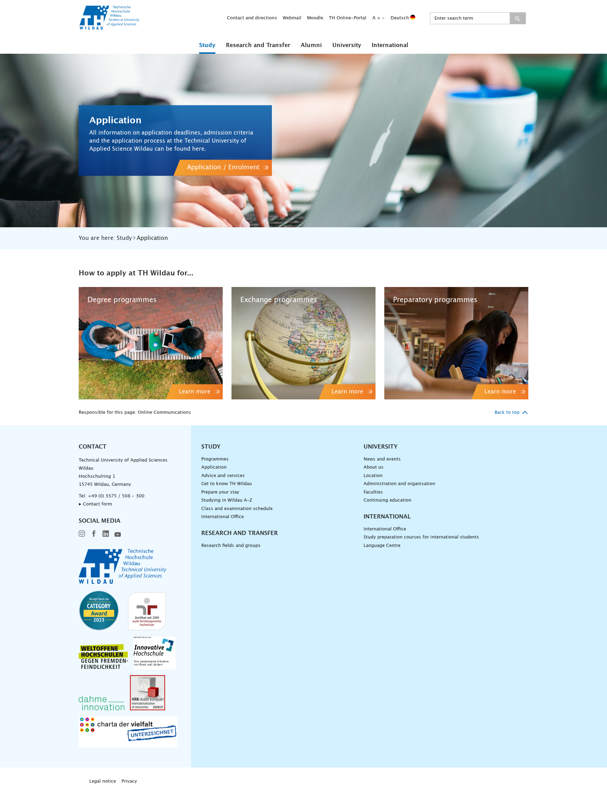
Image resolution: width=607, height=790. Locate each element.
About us (374, 467)
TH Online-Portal (347, 18)
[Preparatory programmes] (456, 343)
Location (373, 476)
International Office (222, 517)
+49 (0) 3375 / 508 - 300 (116, 496)
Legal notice (102, 781)
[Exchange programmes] (303, 343)
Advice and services (223, 476)
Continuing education (387, 500)
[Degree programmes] (151, 343)
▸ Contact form (95, 504)
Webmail (292, 18)
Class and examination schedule (237, 509)
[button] (207, 45)
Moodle (315, 18)
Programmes (215, 459)
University (346, 45)
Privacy (129, 781)
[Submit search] (517, 18)
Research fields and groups (231, 545)
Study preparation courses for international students (421, 537)
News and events (382, 459)
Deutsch (400, 18)
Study (207, 45)
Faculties (373, 492)
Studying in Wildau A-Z (226, 500)
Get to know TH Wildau (226, 484)
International (390, 45)
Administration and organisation (399, 484)
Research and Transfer (258, 45)
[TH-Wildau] (110, 27)
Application (214, 467)
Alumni (311, 45)
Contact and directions (252, 18)
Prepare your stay (220, 492)
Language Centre (382, 545)
